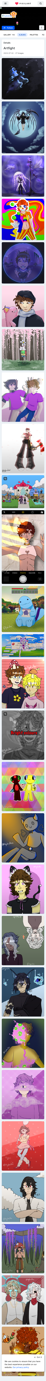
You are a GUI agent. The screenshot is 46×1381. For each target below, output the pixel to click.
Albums (22, 35)
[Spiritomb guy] (23, 1043)
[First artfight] (23, 350)
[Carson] (23, 735)
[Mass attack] (23, 491)
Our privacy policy (21, 1367)
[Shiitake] (23, 684)
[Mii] (23, 889)
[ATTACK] (23, 79)
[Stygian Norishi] (23, 1197)
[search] (41, 3)
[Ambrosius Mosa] (23, 940)
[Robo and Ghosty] (23, 397)
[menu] (5, 3)
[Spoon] (23, 1146)
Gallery (9, 35)
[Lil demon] (23, 838)
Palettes (34, 35)
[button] (41, 27)
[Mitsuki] (23, 645)
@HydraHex (6, 20)
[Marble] (23, 1248)
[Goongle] (23, 609)
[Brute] (23, 448)
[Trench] (23, 992)
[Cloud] (23, 1094)
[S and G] (23, 1300)
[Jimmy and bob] (23, 786)
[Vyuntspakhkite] (23, 547)
